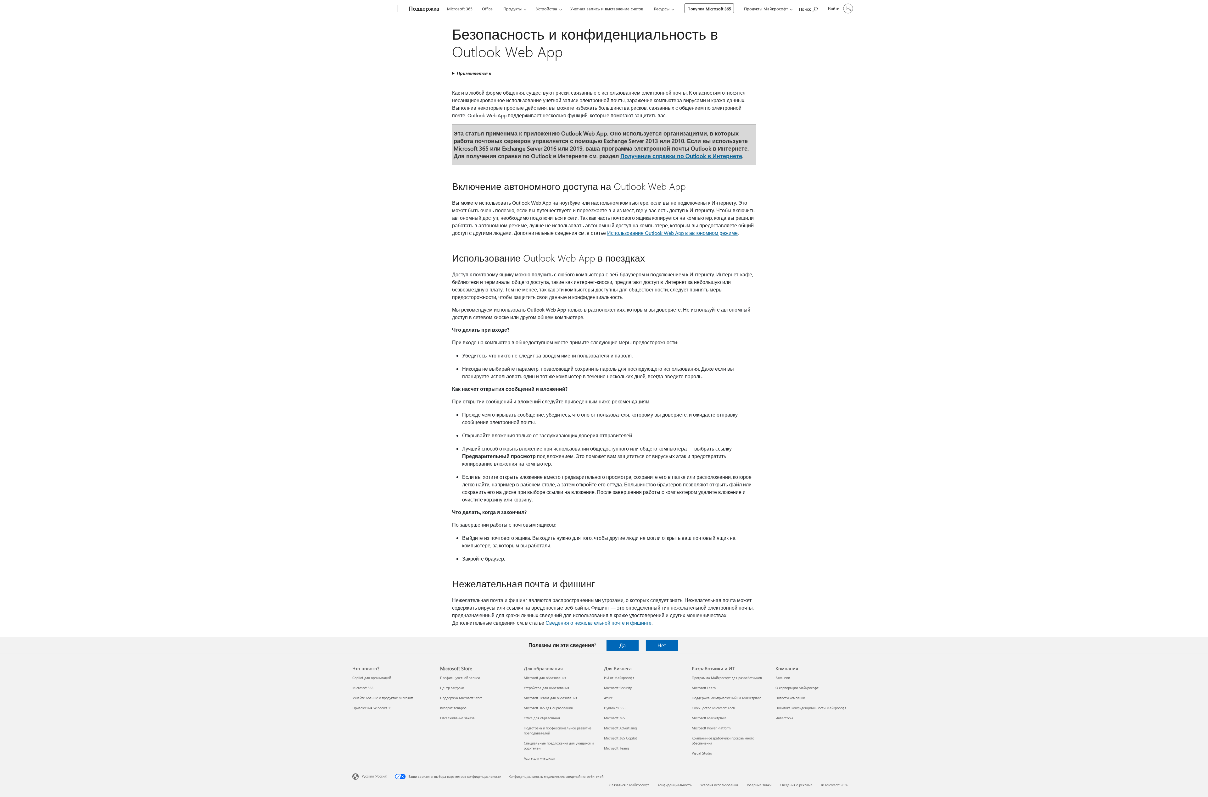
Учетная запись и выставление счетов (606, 8)
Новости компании (790, 697)
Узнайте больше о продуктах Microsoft (382, 697)
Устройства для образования (546, 687)
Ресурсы (661, 8)
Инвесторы (784, 718)
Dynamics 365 (614, 708)
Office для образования (542, 718)
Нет (661, 645)
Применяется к (474, 73)
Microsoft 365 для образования (548, 708)
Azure (608, 697)
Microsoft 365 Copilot (620, 738)
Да (622, 645)
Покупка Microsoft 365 (709, 8)
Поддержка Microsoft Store (461, 697)
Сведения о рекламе (796, 785)
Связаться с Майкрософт (629, 785)
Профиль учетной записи (460, 677)
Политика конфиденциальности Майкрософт (810, 708)
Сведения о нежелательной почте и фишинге (598, 622)
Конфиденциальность (674, 785)
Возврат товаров (453, 708)
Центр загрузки (452, 687)
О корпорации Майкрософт (797, 687)
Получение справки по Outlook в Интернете (681, 155)
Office (487, 8)
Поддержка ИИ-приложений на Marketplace (726, 697)
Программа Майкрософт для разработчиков (727, 677)
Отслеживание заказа (457, 718)
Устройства (546, 8)
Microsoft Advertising (620, 728)
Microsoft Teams (616, 748)
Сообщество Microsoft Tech (713, 708)
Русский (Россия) (374, 776)
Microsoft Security (618, 687)
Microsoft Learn (704, 687)
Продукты (512, 8)
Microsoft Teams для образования (550, 697)
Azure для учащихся (539, 758)
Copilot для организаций (371, 677)
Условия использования (719, 785)
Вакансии (782, 677)
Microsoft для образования (545, 677)
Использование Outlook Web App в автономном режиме (672, 233)
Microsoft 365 (460, 8)
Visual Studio (702, 753)
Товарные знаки (759, 785)
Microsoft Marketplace (709, 718)
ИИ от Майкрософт (619, 677)
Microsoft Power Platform (711, 728)
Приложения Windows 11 (372, 708)
